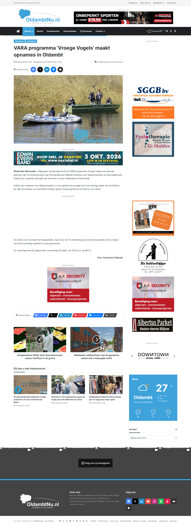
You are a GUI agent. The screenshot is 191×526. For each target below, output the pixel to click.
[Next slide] (174, 356)
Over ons (144, 3)
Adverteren (103, 521)
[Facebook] (33, 69)
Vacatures (133, 3)
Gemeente (31, 41)
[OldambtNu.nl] (39, 16)
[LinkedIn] (47, 69)
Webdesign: (39, 521)
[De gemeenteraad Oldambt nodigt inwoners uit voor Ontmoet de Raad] (30, 384)
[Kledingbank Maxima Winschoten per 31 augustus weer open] (106, 384)
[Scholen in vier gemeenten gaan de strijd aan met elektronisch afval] (68, 384)
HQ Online (49, 521)
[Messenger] (53, 69)
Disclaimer (157, 3)
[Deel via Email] (60, 69)
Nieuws (27, 31)
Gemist (40, 31)
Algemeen (19, 41)
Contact (170, 3)
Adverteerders (69, 31)
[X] (40, 69)
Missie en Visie (139, 521)
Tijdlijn (93, 521)
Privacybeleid (125, 521)
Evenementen (53, 31)
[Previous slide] (132, 356)
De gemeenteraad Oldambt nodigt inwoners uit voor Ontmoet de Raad (30, 399)
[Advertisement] (68, 217)
